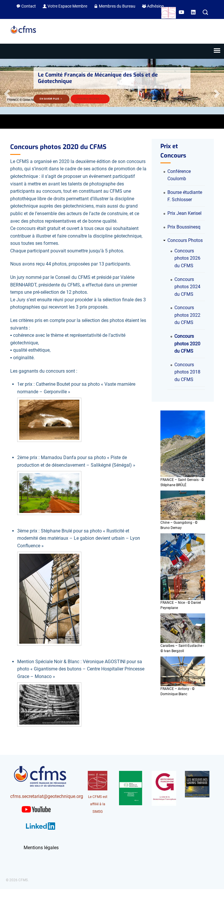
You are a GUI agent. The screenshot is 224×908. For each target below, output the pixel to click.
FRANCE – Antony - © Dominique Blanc (177, 691)
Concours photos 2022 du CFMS (187, 315)
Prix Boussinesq (183, 227)
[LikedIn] (194, 12)
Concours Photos (185, 240)
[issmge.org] (168, 13)
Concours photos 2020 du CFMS (187, 343)
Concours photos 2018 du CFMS (187, 372)
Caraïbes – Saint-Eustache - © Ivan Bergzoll (182, 648)
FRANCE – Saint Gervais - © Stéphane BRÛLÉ (182, 482)
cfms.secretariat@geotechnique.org (46, 796)
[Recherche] (205, 12)
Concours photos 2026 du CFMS (187, 258)
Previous (7, 93)
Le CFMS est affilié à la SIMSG (97, 804)
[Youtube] (182, 12)
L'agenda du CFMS (88, 98)
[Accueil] (23, 34)
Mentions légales (41, 847)
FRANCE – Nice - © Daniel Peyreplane (180, 605)
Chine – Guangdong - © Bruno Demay (178, 525)
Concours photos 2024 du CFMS (187, 287)
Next (216, 93)
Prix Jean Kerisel (184, 213)
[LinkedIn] (40, 830)
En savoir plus (50, 98)
